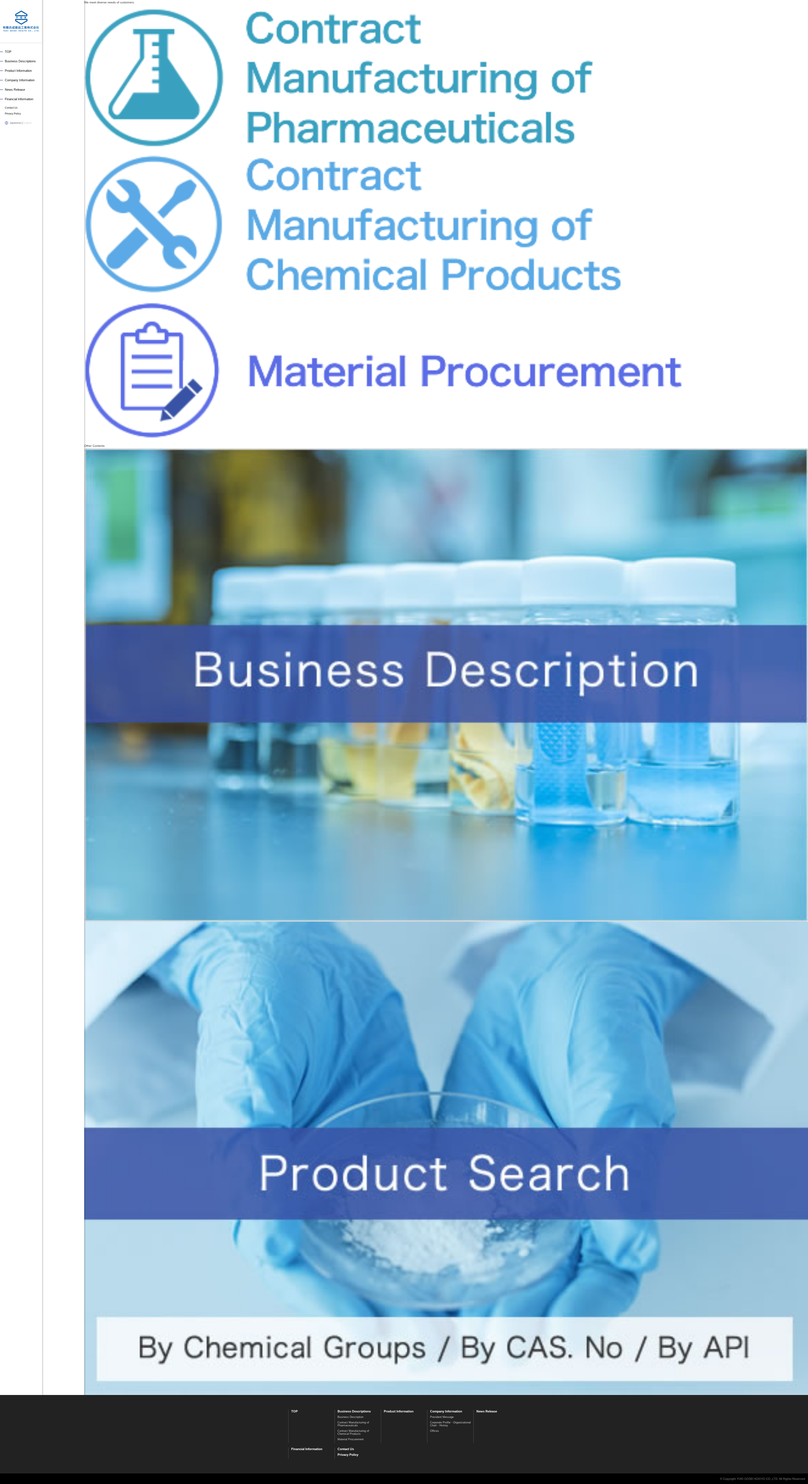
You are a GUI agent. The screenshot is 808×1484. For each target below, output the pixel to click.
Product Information (18, 70)
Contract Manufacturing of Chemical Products (353, 1432)
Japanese (15, 122)
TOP (8, 51)
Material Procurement (351, 1439)
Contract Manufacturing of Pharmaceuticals (353, 1424)
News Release (15, 89)
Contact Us (11, 107)
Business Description (350, 1417)
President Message (442, 1417)
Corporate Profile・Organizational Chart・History (450, 1424)
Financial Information (19, 99)
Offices (434, 1430)
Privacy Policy (13, 113)
